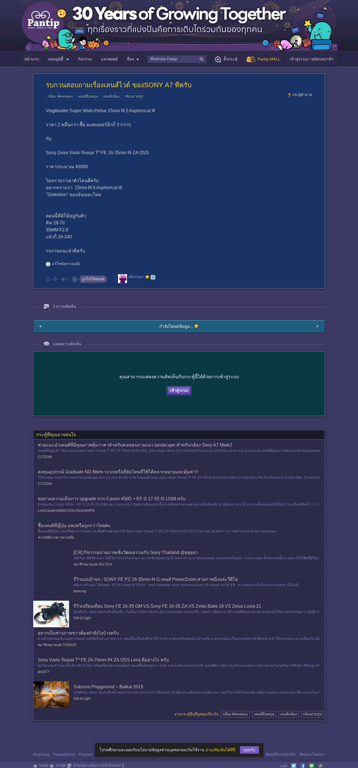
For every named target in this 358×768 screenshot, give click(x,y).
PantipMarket (64, 754)
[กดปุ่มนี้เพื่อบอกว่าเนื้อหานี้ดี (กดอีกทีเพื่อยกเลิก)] (55, 279)
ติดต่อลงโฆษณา (312, 754)
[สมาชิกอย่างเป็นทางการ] (147, 277)
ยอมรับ (249, 750)
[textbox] (176, 59)
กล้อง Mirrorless (60, 96)
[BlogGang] (153, 277)
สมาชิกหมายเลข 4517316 (93, 564)
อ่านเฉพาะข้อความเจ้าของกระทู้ (98, 765)
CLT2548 (45, 457)
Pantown (86, 754)
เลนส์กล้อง (111, 96)
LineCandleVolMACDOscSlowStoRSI (66, 511)
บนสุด (43, 765)
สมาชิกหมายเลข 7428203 (57, 645)
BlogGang (41, 754)
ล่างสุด (61, 765)
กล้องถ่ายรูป (133, 96)
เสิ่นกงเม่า (136, 277)
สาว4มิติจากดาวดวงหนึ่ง (56, 537)
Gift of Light (82, 618)
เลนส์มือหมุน (88, 96)
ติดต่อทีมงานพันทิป (280, 754)
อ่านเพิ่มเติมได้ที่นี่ (220, 750)
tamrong (80, 591)
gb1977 (44, 672)
